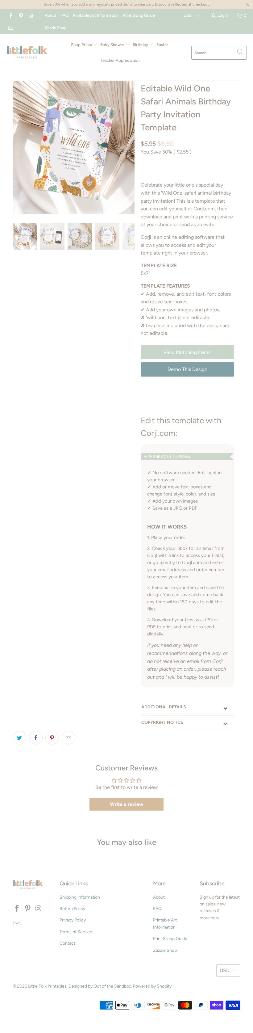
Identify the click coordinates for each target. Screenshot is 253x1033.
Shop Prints (82, 44)
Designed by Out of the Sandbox (99, 986)
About (50, 15)
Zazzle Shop (56, 27)
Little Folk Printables (47, 986)
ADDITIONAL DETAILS (163, 707)
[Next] (128, 147)
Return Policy (72, 908)
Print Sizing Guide (139, 15)
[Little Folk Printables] (27, 52)
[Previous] (18, 147)
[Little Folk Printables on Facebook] (10, 15)
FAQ (64, 15)
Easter (162, 44)
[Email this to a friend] (68, 737)
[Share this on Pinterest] (52, 737)
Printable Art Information (95, 15)
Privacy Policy (73, 920)
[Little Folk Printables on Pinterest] (20, 15)
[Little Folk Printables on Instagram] (30, 15)
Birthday (141, 44)
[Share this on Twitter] (19, 737)
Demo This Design (187, 369)
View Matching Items (187, 352)
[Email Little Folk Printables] (10, 27)
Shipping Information (80, 897)
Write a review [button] (126, 804)
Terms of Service (76, 931)
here (215, 918)
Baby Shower (112, 44)
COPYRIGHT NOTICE (162, 722)
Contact (67, 943)
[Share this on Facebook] (36, 737)
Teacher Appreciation (120, 60)
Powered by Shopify (152, 986)
